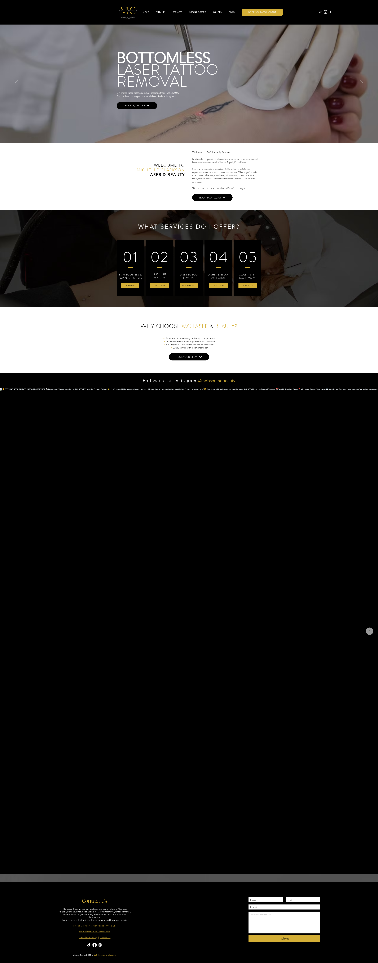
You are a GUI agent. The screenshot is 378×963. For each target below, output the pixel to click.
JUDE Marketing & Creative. (105, 955)
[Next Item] (369, 631)
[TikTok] (320, 12)
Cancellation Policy (88, 937)
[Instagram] (100, 945)
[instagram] (325, 12)
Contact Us (105, 937)
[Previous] (16, 83)
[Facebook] (94, 945)
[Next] (361, 83)
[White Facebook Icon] (330, 12)
